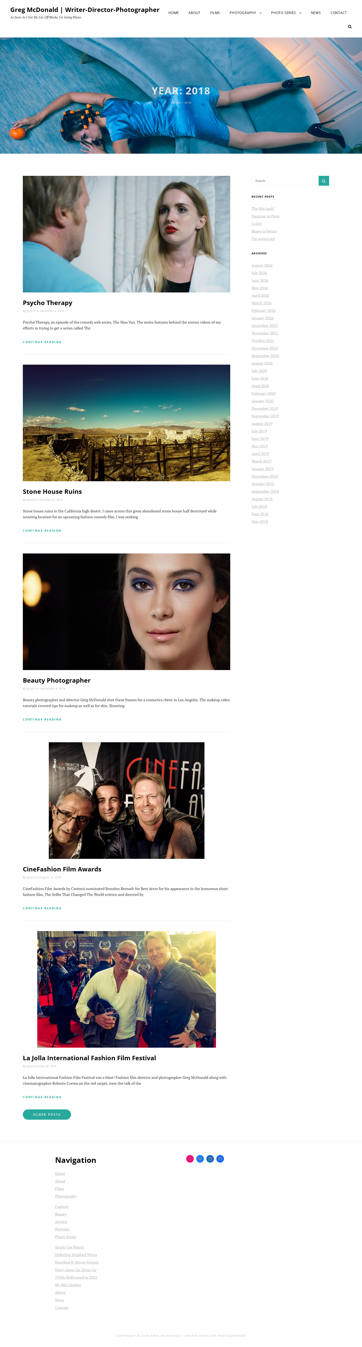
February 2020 (264, 393)
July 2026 (259, 272)
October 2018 (263, 483)
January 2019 (263, 468)
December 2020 (265, 348)
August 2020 (262, 363)
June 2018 (260, 513)
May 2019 (260, 446)
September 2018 (265, 491)
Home (173, 12)
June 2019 (260, 438)
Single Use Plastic (69, 1247)
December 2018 (265, 476)
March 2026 (262, 302)
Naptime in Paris (265, 216)
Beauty (61, 1214)
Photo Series (283, 12)
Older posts (47, 1114)
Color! (257, 223)
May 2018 (260, 521)
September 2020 (265, 355)
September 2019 (265, 415)
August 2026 (262, 265)
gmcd (31, 311)
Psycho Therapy (47, 302)
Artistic (61, 1221)
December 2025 (265, 325)
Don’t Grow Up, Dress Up (75, 1269)
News (316, 12)
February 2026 (264, 310)
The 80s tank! (263, 208)
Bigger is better (264, 231)
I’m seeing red (263, 238)
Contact (339, 12)
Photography (243, 12)
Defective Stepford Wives (76, 1254)
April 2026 (260, 295)
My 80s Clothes (68, 1284)
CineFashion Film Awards (62, 869)
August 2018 (262, 498)
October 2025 (263, 340)
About (194, 12)
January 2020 (263, 400)
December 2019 (265, 408)
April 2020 (260, 385)
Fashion (62, 1206)
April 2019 (260, 453)
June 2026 (260, 280)
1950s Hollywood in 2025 (76, 1277)
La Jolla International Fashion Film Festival (89, 1058)
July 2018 (259, 506)
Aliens (60, 1292)
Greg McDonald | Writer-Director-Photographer (85, 9)
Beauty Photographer (57, 680)
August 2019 (262, 423)
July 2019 (259, 431)
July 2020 (259, 370)
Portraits (62, 1229)
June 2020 (260, 378)
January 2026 (263, 317)
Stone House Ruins (52, 491)
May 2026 (260, 287)
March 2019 (262, 461)
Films (215, 12)
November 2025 (265, 333)
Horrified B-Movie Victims (77, 1262)
